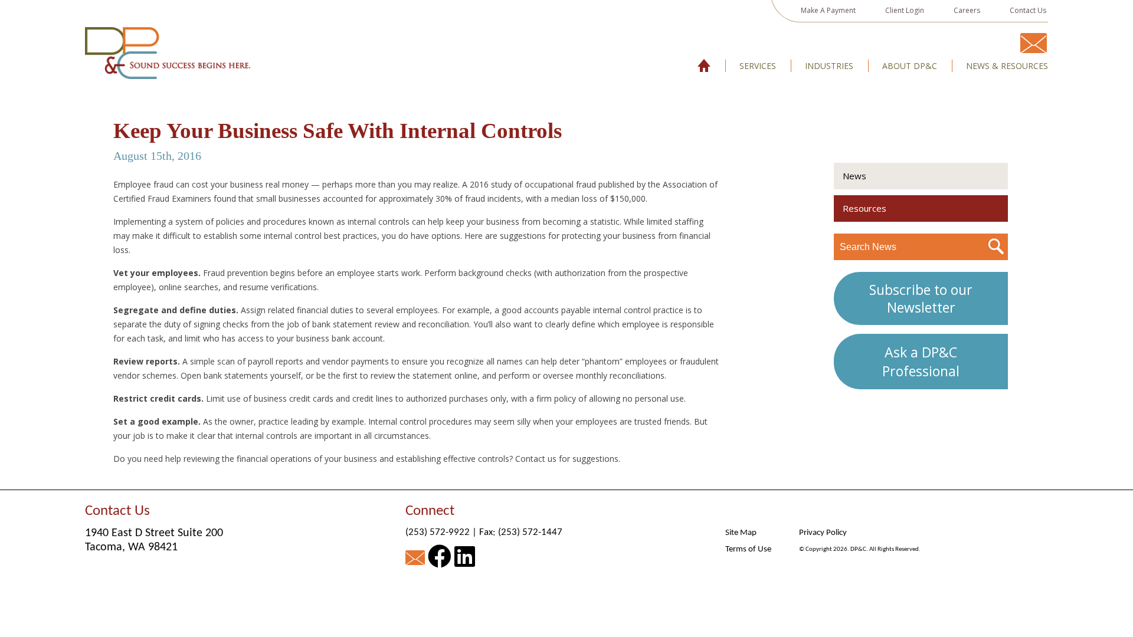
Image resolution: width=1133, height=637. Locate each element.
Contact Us (1028, 10)
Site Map (741, 532)
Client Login (904, 10)
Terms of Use (748, 549)
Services (757, 66)
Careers (967, 10)
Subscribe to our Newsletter (920, 298)
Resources (864, 208)
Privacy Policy (823, 532)
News (854, 176)
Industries (829, 66)
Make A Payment (828, 10)
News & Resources (1007, 66)
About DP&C (909, 66)
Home (704, 66)
